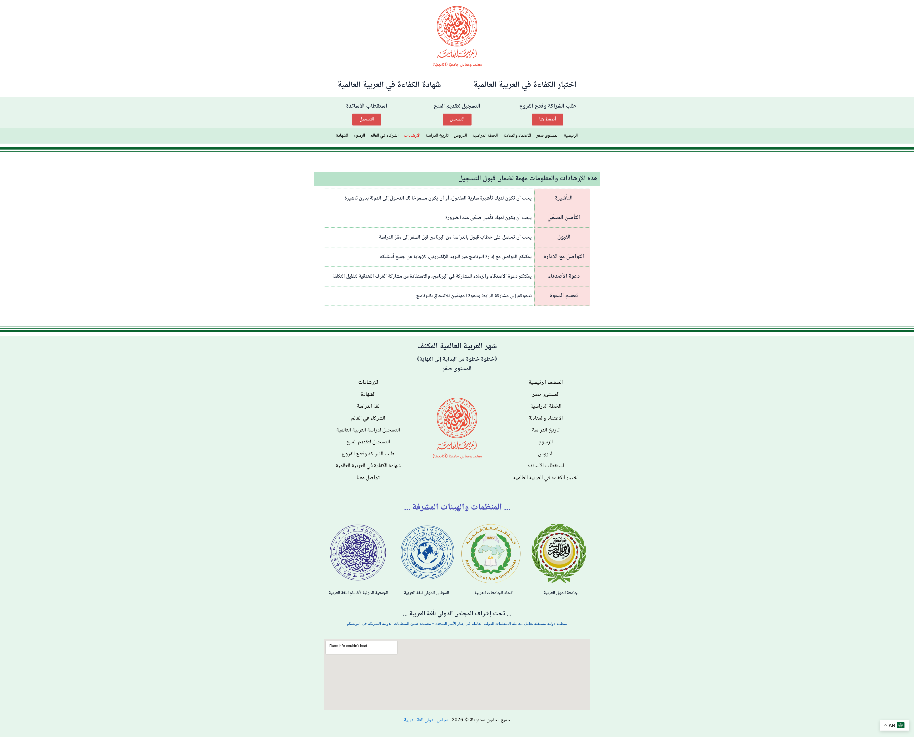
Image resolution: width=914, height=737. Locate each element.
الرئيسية (571, 136)
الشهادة (342, 136)
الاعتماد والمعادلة (517, 136)
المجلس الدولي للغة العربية (427, 720)
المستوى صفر (547, 136)
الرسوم (359, 136)
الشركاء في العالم (384, 136)
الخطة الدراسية (485, 136)
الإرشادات (412, 136)
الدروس (460, 136)
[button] (547, 119)
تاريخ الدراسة (437, 136)
